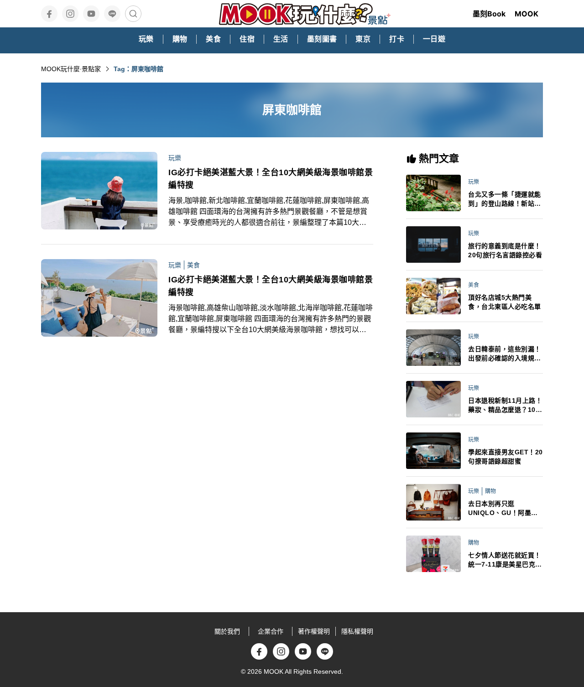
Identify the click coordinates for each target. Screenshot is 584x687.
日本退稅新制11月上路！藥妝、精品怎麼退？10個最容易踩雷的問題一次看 (505, 405)
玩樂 (174, 157)
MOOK (526, 13)
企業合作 (270, 631)
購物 (490, 491)
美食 (193, 265)
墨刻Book (489, 13)
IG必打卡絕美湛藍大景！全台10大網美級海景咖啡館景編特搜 (270, 179)
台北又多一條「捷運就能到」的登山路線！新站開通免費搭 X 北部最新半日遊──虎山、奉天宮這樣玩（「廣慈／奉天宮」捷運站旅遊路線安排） (505, 199)
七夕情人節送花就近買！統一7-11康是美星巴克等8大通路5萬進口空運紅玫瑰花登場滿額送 (505, 560)
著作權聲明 (314, 631)
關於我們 (227, 631)
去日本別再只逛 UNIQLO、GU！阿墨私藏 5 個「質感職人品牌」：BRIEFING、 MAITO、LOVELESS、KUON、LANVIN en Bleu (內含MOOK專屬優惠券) (505, 508)
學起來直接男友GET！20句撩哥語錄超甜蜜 (505, 456)
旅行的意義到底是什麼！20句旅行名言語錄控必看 (505, 250)
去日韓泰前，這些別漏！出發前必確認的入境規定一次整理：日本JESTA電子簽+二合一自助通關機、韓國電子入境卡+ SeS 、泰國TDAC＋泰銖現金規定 (505, 354)
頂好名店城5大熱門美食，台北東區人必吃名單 (504, 302)
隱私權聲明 (357, 631)
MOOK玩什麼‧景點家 (71, 69)
